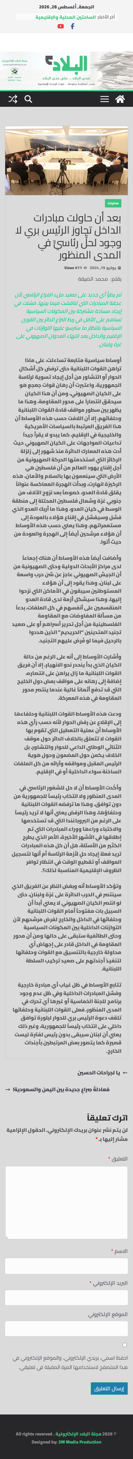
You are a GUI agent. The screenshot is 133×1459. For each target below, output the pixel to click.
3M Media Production (79, 1442)
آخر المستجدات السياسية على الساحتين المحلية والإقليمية (64, 17)
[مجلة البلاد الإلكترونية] (66, 55)
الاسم (119, 1251)
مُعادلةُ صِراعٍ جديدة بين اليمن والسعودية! (61, 1089)
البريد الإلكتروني (108, 1283)
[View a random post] (13, 99)
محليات (113, 203)
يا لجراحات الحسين (98, 1073)
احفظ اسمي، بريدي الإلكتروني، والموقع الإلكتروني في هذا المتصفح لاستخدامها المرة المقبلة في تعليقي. (70, 1362)
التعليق (118, 1158)
